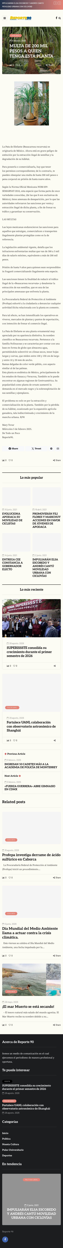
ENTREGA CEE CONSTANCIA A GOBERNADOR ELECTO (12, 564)
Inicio (5, 1133)
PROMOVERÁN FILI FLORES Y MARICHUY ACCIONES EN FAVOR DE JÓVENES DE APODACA (47, 520)
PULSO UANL (12, 707)
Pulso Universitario (13, 1150)
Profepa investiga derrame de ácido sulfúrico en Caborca (31, 857)
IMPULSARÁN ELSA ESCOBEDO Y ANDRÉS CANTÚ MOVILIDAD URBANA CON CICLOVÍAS (45, 568)
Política (6, 1139)
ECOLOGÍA (15, 35)
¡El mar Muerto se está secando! (28, 1007)
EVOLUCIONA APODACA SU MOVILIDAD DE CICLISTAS (12, 518)
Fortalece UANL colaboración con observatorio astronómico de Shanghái (31, 726)
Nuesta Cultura (10, 1144)
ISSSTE (10, 633)
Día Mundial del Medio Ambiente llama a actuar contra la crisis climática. (30, 933)
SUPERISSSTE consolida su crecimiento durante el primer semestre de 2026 (29, 652)
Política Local (31, 1180)
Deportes (7, 1155)
